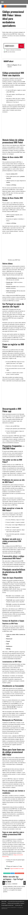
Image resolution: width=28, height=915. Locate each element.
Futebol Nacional (19, 873)
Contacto (3, 903)
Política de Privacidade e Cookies (16, 903)
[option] (14, 882)
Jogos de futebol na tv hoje (16, 868)
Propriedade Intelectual (7, 905)
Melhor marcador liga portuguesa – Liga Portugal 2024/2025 (13, 879)
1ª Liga (12, 873)
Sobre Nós (3, 901)
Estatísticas (6, 873)
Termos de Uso (18, 905)
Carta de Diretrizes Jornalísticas (16, 901)
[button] (3, 883)
